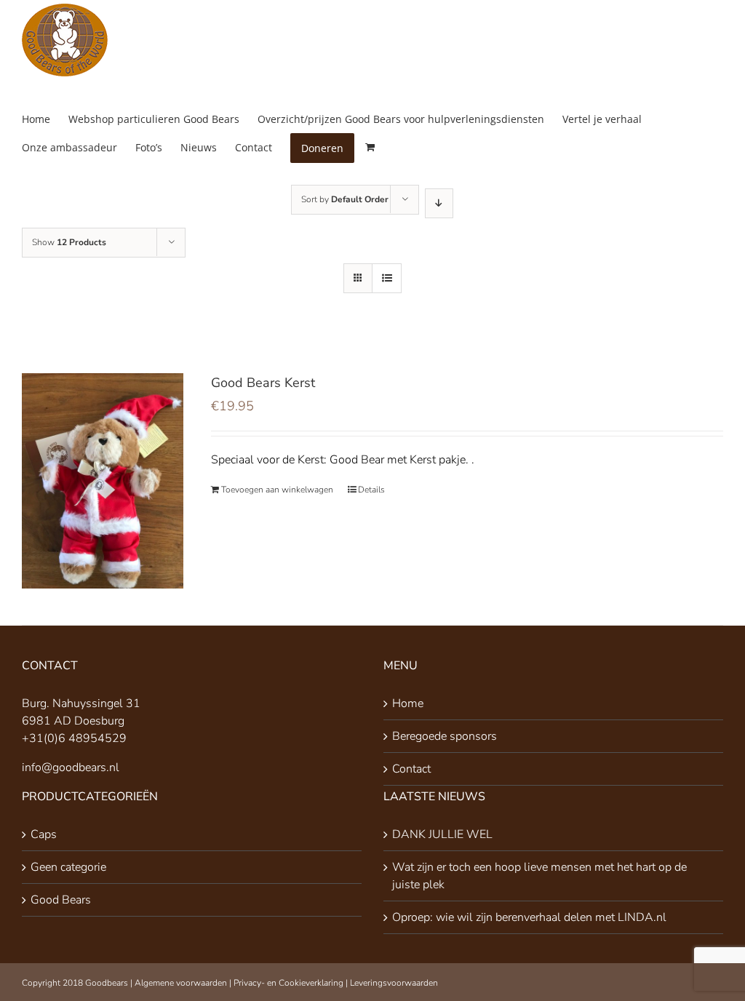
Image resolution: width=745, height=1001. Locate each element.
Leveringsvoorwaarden (394, 983)
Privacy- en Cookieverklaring (288, 983)
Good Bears (61, 900)
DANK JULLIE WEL (442, 834)
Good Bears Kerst (263, 382)
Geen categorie (68, 867)
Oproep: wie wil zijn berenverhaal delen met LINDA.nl (529, 917)
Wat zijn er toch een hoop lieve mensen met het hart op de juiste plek (539, 876)
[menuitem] (45, 119)
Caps (44, 834)
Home (407, 703)
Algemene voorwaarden (181, 983)
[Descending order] (439, 203)
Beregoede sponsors (444, 736)
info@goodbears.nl (70, 767)
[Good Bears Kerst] (102, 481)
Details (371, 489)
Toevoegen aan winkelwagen (277, 489)
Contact (411, 769)
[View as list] (386, 278)
